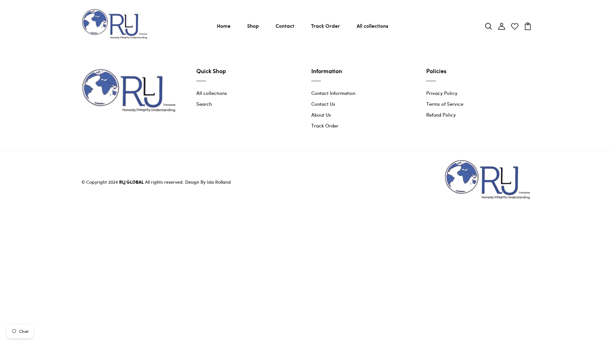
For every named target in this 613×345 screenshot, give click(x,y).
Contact (285, 25)
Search (204, 104)
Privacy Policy (442, 93)
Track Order (325, 25)
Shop (253, 25)
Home (224, 25)
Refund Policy (441, 114)
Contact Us (323, 104)
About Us (321, 114)
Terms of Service (444, 104)
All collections (372, 25)
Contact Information (333, 93)
